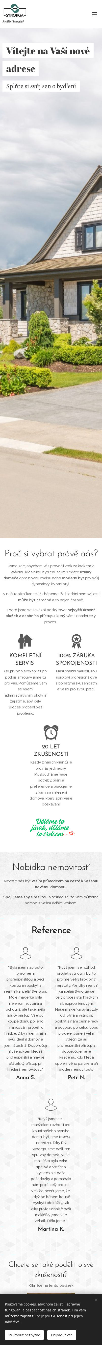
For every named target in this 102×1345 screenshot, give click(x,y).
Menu (95, 14)
